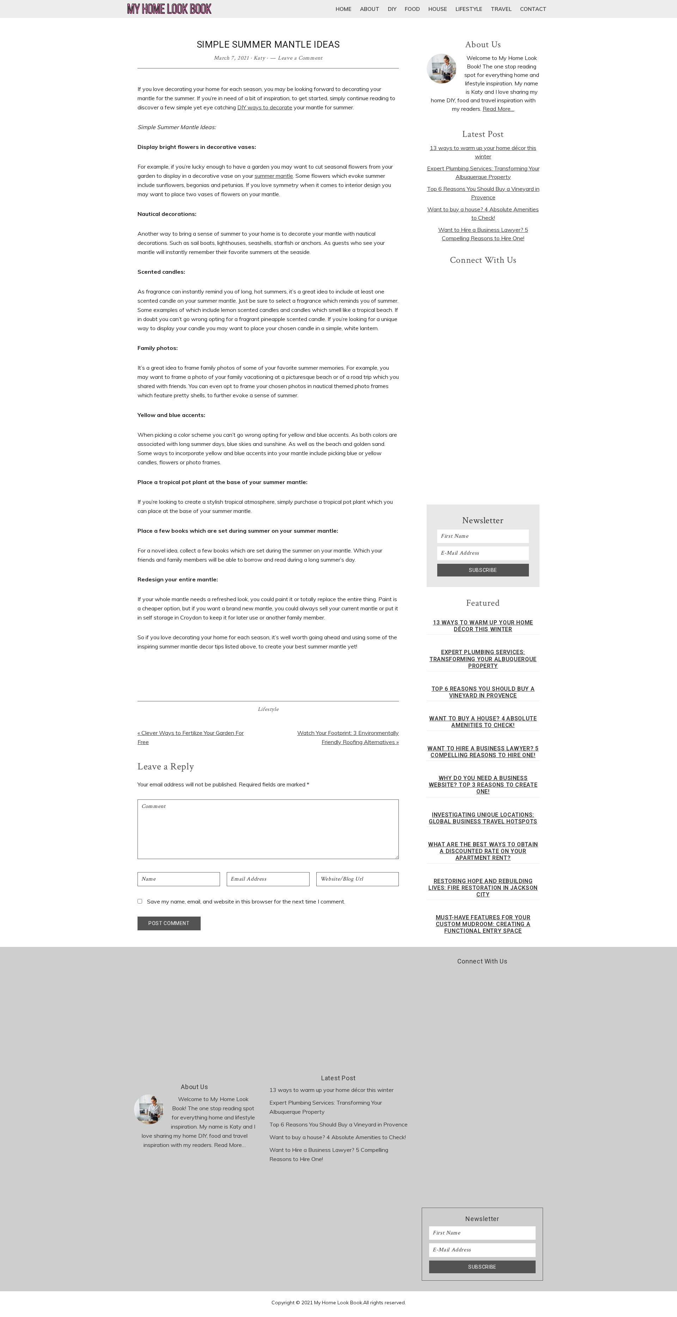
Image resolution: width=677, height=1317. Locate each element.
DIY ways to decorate (264, 107)
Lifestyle (268, 709)
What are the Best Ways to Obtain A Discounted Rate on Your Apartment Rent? (483, 851)
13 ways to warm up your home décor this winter (483, 626)
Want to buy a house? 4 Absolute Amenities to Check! (483, 722)
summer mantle (274, 175)
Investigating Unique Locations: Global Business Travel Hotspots (483, 818)
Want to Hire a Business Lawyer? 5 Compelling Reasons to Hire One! (482, 752)
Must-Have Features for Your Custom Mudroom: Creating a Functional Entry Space (483, 924)
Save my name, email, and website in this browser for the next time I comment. (246, 901)
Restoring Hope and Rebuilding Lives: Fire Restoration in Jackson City (483, 888)
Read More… (498, 108)
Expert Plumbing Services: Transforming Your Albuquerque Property (483, 659)
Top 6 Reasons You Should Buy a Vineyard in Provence (483, 692)
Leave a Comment (300, 58)
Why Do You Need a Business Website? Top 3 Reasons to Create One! (483, 785)
